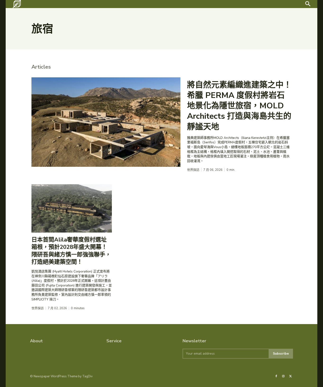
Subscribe (281, 353)
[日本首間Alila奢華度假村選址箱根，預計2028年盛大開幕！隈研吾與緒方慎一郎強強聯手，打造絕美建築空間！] (71, 208)
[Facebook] (276, 376)
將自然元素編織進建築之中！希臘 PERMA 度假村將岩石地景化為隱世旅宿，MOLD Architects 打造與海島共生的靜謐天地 (239, 105)
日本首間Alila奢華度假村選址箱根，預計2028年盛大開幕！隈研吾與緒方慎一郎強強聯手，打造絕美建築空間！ (71, 251)
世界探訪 (193, 170)
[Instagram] (283, 376)
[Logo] (17, 4)
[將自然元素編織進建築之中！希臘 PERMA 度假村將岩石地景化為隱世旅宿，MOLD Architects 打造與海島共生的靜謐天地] (105, 122)
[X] (290, 376)
